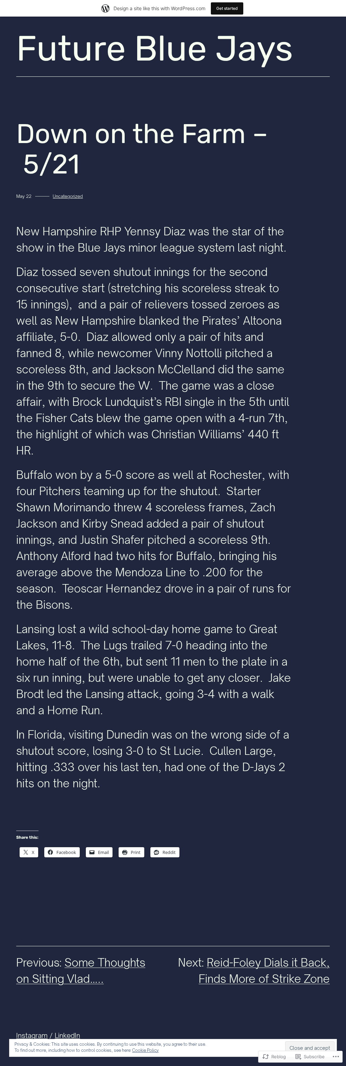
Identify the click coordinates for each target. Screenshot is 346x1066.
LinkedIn (67, 1035)
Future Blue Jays (154, 48)
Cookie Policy (145, 1050)
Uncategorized (68, 196)
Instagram (32, 1035)
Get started (227, 8)
